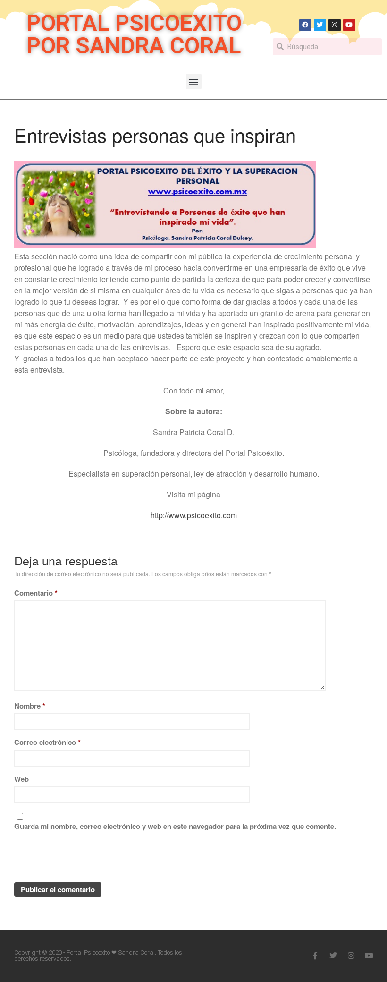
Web (21, 779)
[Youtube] (349, 25)
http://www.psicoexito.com (194, 515)
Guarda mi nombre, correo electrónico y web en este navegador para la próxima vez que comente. (175, 826)
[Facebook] (305, 25)
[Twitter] (320, 25)
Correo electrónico (47, 742)
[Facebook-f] (315, 955)
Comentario (36, 593)
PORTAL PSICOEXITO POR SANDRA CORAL (134, 34)
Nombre (29, 705)
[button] (194, 81)
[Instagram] (334, 25)
